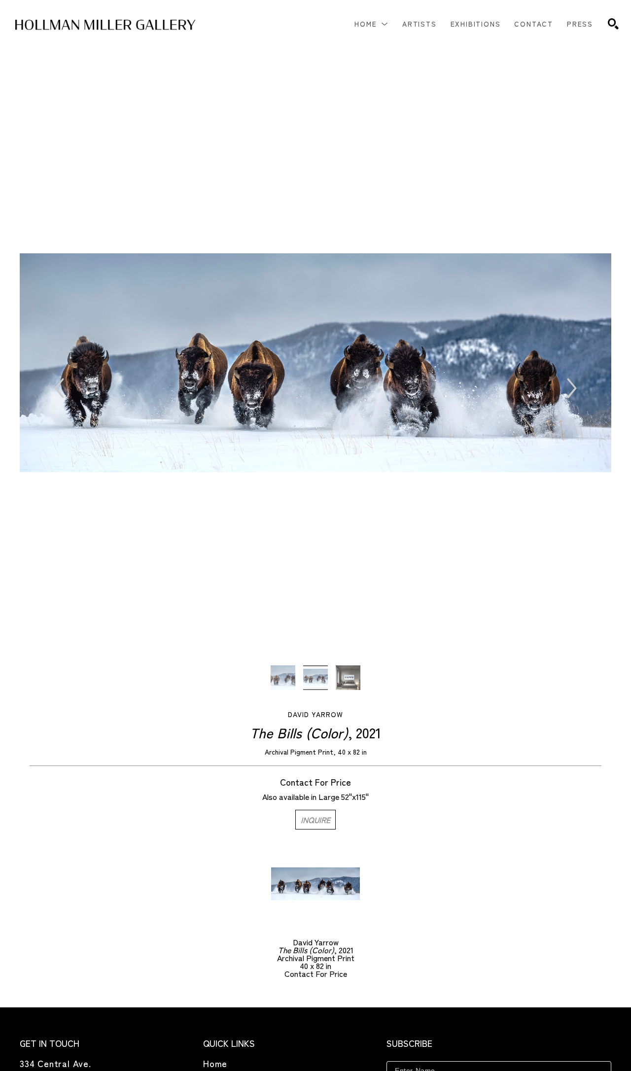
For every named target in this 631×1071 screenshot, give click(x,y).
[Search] (613, 23)
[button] (371, 24)
